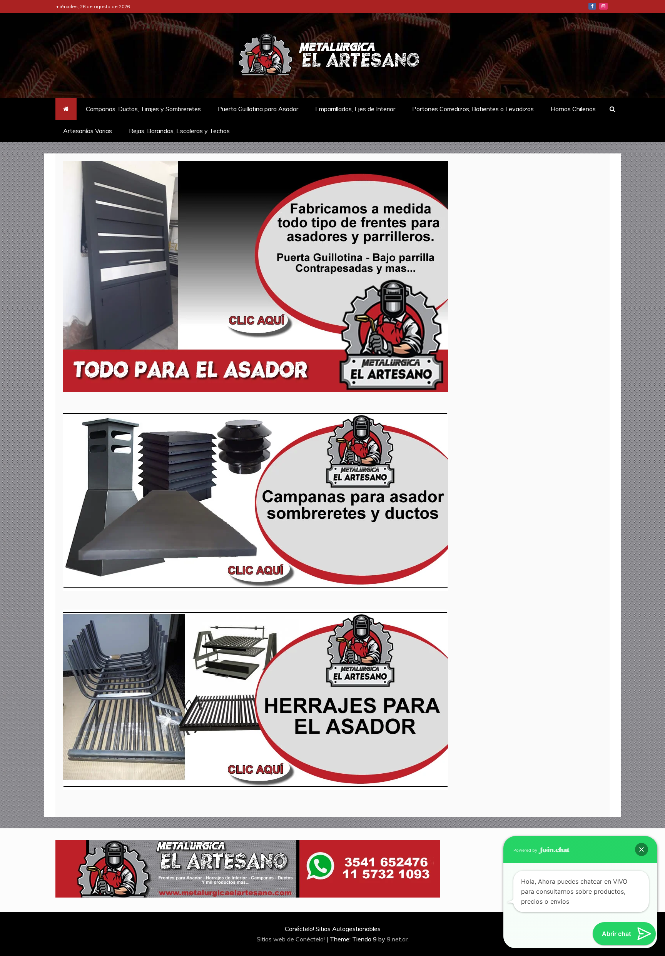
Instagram (603, 6)
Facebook (592, 6)
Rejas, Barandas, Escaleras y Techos (179, 131)
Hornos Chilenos (573, 109)
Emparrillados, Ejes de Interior (355, 109)
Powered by (525, 850)
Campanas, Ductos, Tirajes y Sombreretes (143, 109)
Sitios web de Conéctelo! (291, 939)
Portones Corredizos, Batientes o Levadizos (473, 109)
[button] (641, 849)
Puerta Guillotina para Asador (258, 109)
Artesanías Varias (87, 131)
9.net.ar (397, 939)
